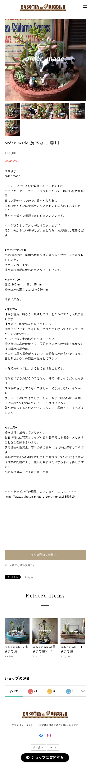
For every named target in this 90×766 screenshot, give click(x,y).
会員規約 (73, 725)
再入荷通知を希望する (45, 554)
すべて (14, 691)
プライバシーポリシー (23, 725)
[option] (45, 60)
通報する (28, 577)
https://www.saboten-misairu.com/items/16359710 (40, 496)
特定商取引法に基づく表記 (54, 725)
